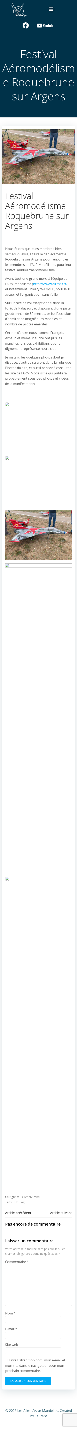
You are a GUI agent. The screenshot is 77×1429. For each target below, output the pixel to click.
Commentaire (17, 1261)
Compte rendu (31, 1197)
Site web (11, 1344)
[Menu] (51, 9)
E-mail (11, 1329)
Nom (10, 1313)
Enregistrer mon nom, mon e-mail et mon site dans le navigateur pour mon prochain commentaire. (35, 1365)
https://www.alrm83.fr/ (50, 284)
